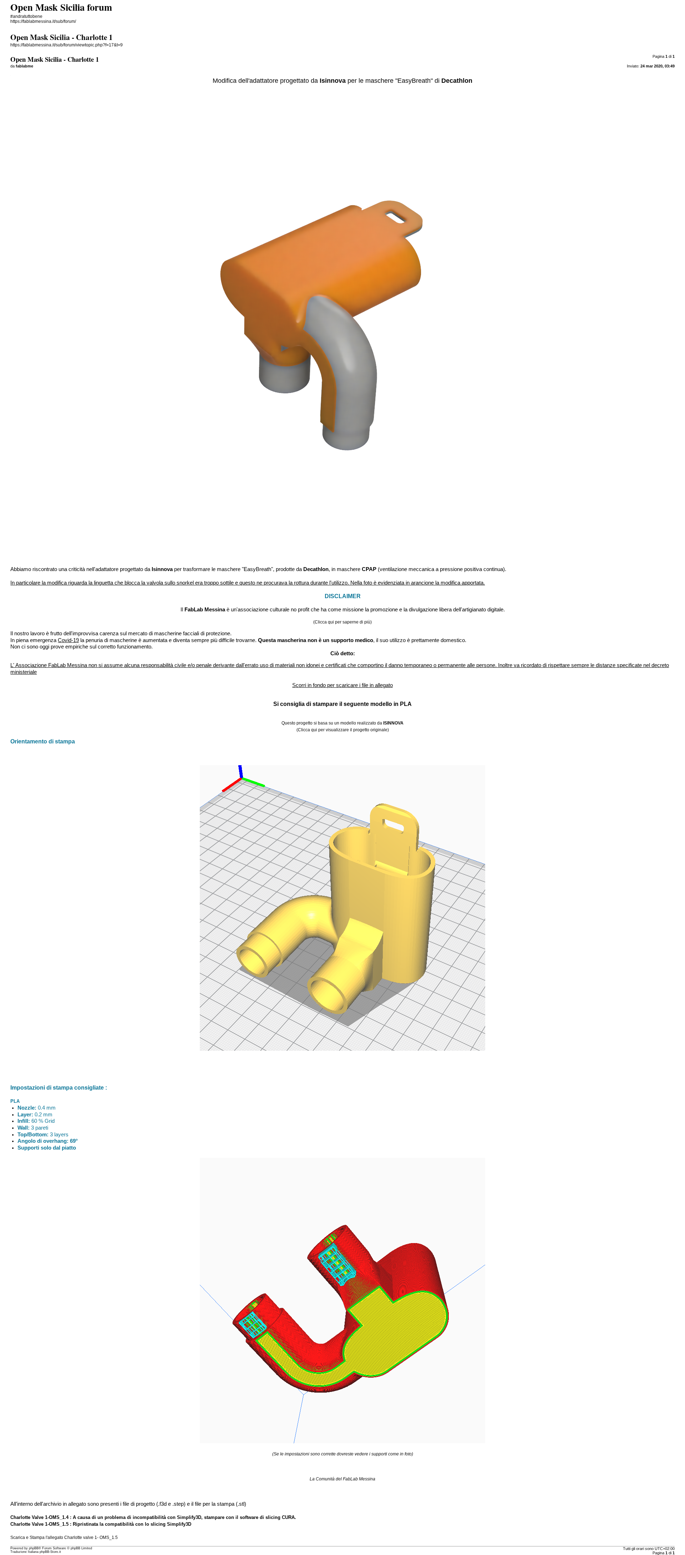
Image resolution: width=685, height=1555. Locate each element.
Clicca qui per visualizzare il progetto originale (342, 729)
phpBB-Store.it (50, 1552)
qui (331, 622)
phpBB (34, 1548)
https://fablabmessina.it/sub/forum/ (43, 21)
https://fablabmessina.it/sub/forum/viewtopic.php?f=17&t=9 (66, 44)
